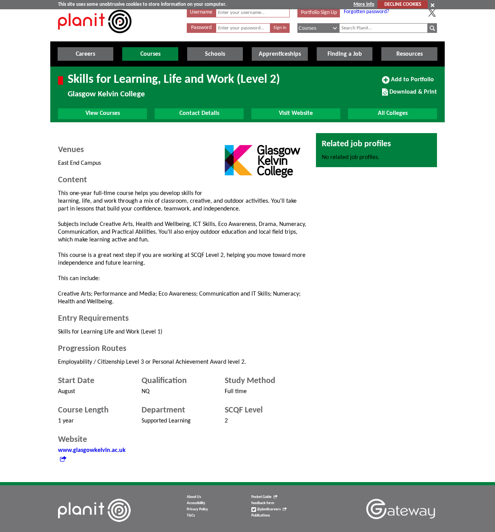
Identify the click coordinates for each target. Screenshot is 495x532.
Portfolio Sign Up (319, 12)
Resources (409, 54)
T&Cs (191, 515)
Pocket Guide (261, 497)
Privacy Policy (197, 509)
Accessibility (196, 503)
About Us (194, 497)
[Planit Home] (94, 37)
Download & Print (412, 95)
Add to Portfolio (411, 82)
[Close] (432, 5)
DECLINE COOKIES (402, 4)
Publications (260, 515)
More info (363, 4)
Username (201, 12)
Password (201, 27)
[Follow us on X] (432, 13)
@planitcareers (268, 509)
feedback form (262, 503)
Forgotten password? (366, 12)
